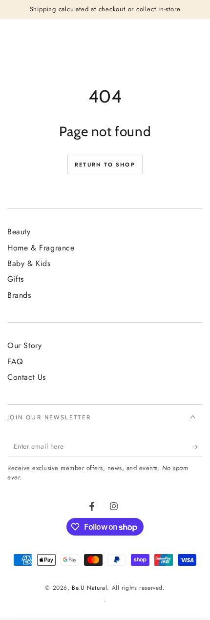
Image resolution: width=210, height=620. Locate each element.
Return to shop (105, 164)
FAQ (15, 361)
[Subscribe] (197, 446)
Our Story (24, 345)
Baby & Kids (29, 263)
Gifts (15, 279)
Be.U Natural (89, 587)
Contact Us (26, 377)
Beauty (19, 231)
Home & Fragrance (41, 247)
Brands (19, 295)
